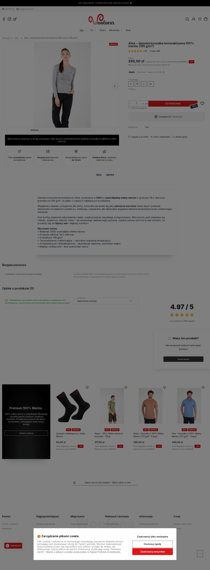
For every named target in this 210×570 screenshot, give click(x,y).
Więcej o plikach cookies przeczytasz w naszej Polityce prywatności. (83, 551)
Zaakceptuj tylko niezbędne (152, 536)
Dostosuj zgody (152, 544)
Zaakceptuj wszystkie (152, 551)
